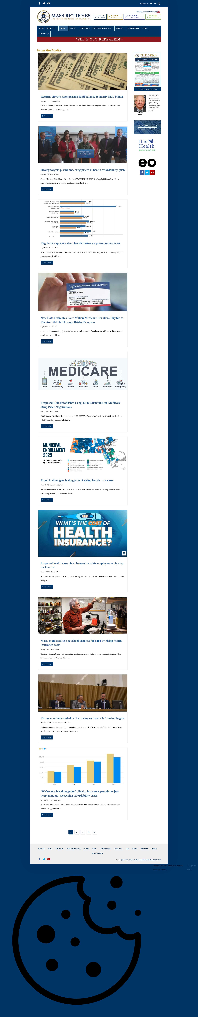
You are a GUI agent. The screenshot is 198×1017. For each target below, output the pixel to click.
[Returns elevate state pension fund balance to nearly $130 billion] (82, 71)
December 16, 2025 (46, 723)
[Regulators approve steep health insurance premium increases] (82, 218)
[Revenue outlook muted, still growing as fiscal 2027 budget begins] (82, 693)
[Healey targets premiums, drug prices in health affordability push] (82, 144)
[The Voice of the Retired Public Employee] (64, 16)
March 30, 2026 (45, 485)
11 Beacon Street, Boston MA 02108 (147, 860)
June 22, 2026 (44, 411)
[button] (39, 3)
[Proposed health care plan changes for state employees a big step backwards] (82, 533)
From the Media (55, 101)
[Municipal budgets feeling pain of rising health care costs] (82, 455)
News (61, 485)
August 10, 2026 (45, 101)
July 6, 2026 (44, 327)
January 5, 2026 (45, 649)
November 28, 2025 (46, 800)
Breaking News (56, 723)
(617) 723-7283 (126, 860)
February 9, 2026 (45, 572)
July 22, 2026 (44, 248)
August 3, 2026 (45, 174)
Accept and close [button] (191, 868)
